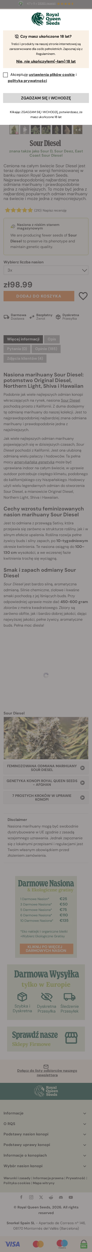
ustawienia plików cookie (52, 74)
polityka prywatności (27, 80)
